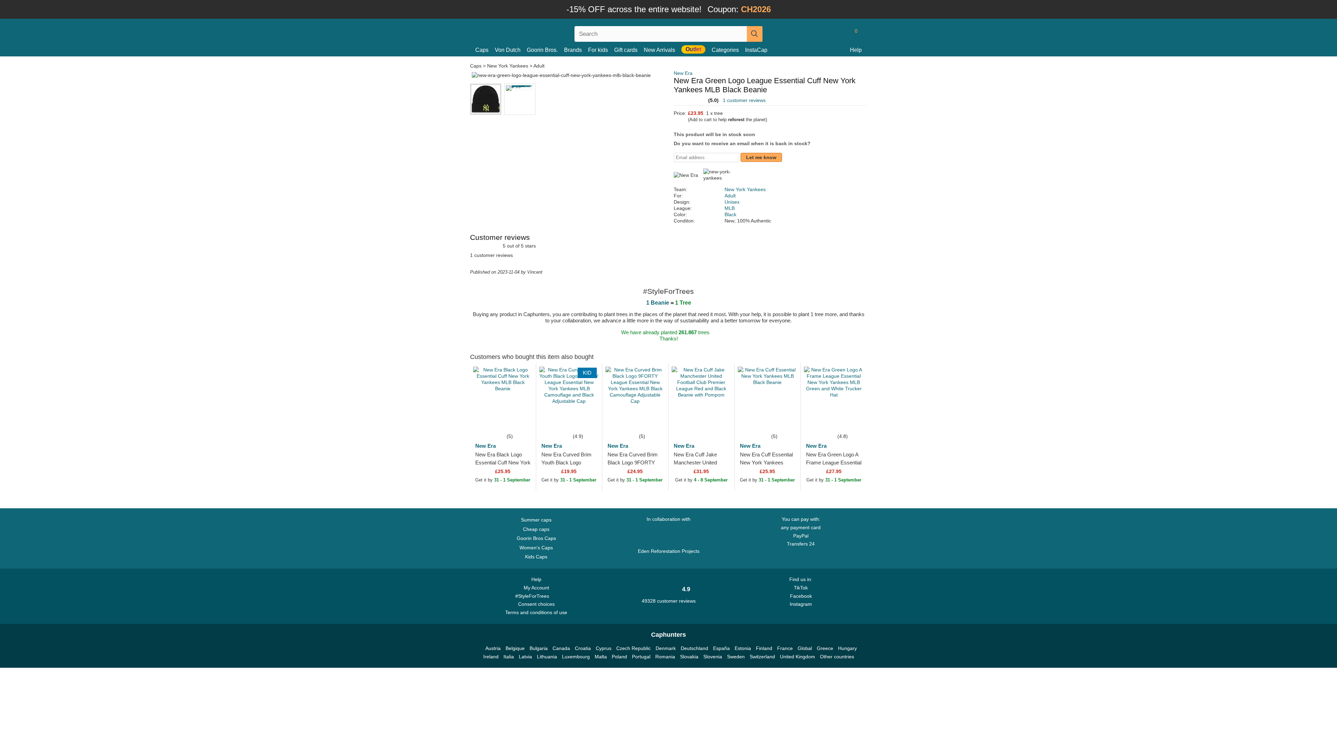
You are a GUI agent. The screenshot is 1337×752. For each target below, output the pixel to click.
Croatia (583, 648)
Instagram (801, 604)
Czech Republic (633, 648)
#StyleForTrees (533, 596)
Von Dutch (508, 50)
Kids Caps (536, 556)
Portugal (641, 656)
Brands (573, 50)
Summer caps (536, 520)
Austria (493, 648)
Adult (539, 66)
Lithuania (547, 656)
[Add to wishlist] (520, 421)
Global (805, 648)
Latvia (525, 656)
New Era (683, 73)
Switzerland (762, 656)
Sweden (736, 656)
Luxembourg (576, 656)
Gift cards (626, 50)
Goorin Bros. (542, 50)
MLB (730, 208)
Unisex (732, 202)
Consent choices (536, 604)
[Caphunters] (536, 32)
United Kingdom (797, 656)
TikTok (801, 587)
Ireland (491, 656)
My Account (536, 587)
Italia (508, 656)
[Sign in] (827, 34)
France (785, 648)
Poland (619, 656)
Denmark (666, 648)
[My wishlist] (840, 34)
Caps (481, 50)
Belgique (515, 648)
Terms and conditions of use (536, 612)
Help (856, 50)
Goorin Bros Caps (536, 538)
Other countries (837, 656)
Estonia (743, 648)
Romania (665, 656)
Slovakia (689, 656)
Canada (561, 648)
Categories (725, 50)
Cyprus (603, 648)
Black (730, 214)
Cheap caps (536, 529)
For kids (598, 50)
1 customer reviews (744, 100)
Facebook (801, 596)
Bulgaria (539, 648)
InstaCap (756, 50)
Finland (764, 648)
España (721, 648)
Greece (825, 648)
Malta (601, 656)
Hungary (847, 648)
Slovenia (712, 656)
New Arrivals (659, 50)
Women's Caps (536, 547)
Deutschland (694, 648)
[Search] (755, 34)
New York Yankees (507, 66)
